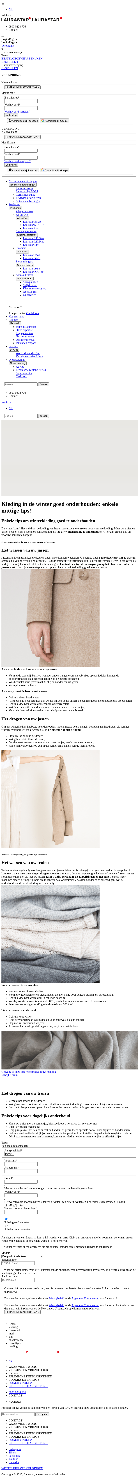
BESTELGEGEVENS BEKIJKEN (22, 58)
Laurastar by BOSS (27, 191)
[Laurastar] (69, 19)
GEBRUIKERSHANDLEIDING (28, 1386)
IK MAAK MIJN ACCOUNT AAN (22, 87)
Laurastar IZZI (31, 255)
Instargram (15, 1449)
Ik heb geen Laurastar (16, 1222)
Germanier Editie (25, 194)
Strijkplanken (30, 282)
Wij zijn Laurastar (26, 326)
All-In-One (22, 214)
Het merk (14, 319)
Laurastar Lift (30, 244)
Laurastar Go (30, 228)
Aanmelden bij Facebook (25, 121)
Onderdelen (29, 294)
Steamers (21, 248)
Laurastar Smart (32, 221)
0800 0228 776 (17, 1392)
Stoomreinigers (24, 261)
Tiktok (12, 1452)
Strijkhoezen (30, 285)
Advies (20, 366)
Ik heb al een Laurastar (17, 1229)
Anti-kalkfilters (24, 274)
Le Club (13, 346)
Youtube (13, 1458)
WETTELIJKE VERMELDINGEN (22, 1468)
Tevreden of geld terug (29, 197)
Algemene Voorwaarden (85, 1298)
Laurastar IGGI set (33, 271)
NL (11, 9)
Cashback (21, 376)
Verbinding (7, 45)
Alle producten (24, 211)
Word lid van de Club (28, 353)
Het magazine (16, 316)
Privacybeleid (56, 1298)
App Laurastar (24, 373)
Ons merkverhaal (25, 339)
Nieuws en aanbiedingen (23, 181)
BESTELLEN (9, 61)
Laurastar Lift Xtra (33, 238)
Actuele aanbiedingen (28, 201)
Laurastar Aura (24, 188)
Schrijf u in (42, 1414)
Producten (14, 204)
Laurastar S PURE (33, 224)
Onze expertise (24, 330)
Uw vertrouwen (25, 336)
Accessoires (29, 291)
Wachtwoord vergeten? (17, 111)
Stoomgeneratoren (26, 231)
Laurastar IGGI (31, 258)
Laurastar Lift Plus (33, 241)
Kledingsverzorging (34, 288)
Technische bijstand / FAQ (31, 369)
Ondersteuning (17, 359)
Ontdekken (32, 313)
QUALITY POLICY (21, 1382)
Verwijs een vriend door (29, 356)
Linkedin (14, 1462)
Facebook (14, 1455)
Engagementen (24, 333)
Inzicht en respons (26, 342)
